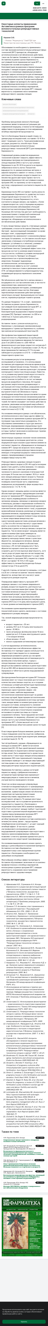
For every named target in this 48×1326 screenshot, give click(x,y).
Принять (24, 1322)
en (43, 3)
